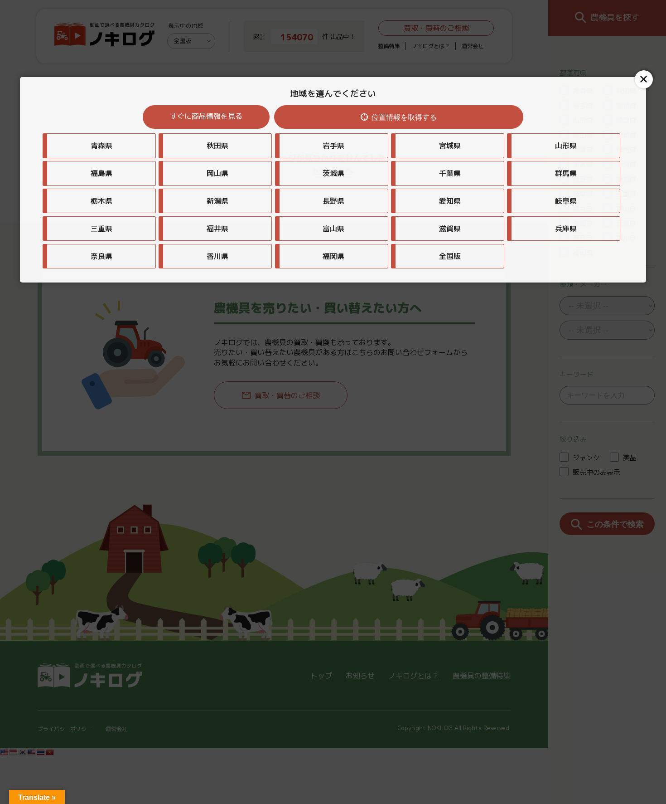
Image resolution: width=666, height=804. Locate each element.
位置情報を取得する (404, 117)
